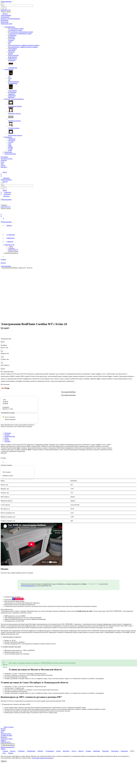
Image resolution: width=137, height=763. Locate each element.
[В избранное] (1, 330)
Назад (11, 246)
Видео (6, 438)
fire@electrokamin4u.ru (28, 585)
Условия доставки (6, 735)
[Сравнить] (2, 332)
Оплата (6, 440)
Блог (2, 732)
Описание (7, 433)
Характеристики (9, 436)
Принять (3, 761)
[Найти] (5, 8)
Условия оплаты (6, 733)
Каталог (3, 728)
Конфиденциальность (8, 747)
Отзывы (7, 434)
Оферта (3, 740)
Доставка (7, 441)
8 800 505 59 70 (5, 10)
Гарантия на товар (6, 739)
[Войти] (1, 212)
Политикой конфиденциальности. (43, 758)
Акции (3, 730)
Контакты (4, 737)
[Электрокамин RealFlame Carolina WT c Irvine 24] (95, 294)
